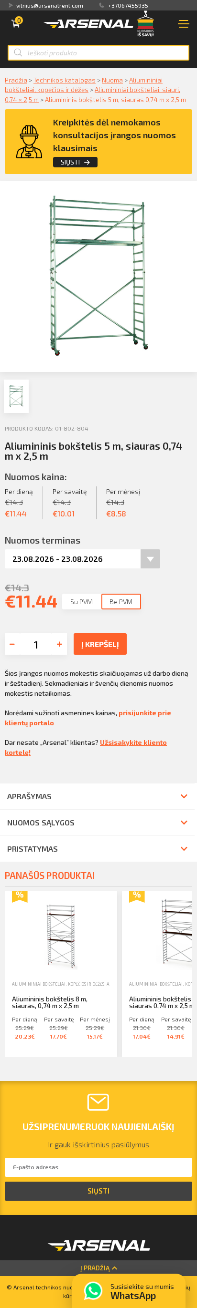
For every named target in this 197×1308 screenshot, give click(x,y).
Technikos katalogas (64, 80)
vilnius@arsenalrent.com (49, 5)
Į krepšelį (100, 644)
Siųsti (70, 162)
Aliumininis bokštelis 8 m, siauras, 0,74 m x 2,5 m (50, 1002)
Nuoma (112, 80)
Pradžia (16, 80)
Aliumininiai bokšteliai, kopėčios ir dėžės (58, 984)
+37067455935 (128, 5)
